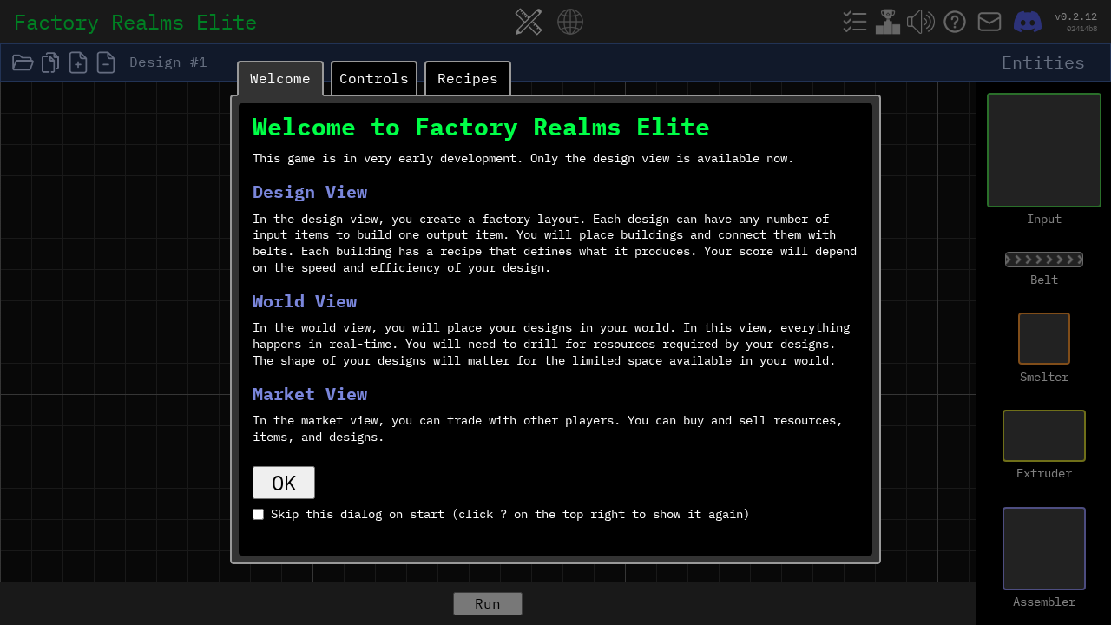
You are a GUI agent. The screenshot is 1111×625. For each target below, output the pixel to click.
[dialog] (555, 312)
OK (284, 483)
